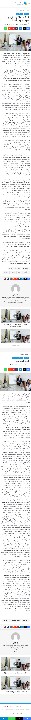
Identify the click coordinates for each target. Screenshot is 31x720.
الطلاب (26, 272)
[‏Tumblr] (19, 279)
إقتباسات (25, 268)
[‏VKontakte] (11, 279)
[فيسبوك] (28, 279)
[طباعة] (5, 279)
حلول (12, 272)
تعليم (19, 272)
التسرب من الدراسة (14, 268)
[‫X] (25, 279)
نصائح (6, 272)
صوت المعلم (19, 14)
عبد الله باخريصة (23, 24)
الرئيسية (26, 10)
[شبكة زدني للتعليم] (20, 3)
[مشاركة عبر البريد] (8, 279)
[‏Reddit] (13, 279)
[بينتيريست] (16, 279)
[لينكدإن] (22, 279)
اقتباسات (22, 10)
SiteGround (4, 709)
